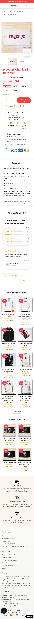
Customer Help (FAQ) (8, 565)
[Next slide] (30, 37)
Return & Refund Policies (9, 560)
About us (4, 536)
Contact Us (5, 563)
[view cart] (31, 6)
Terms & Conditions (8, 538)
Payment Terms (6, 557)
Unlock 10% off (4, 611)
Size (4, 84)
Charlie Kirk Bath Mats (9, 15)
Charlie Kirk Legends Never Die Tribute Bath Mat (24, 464)
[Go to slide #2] (21, 61)
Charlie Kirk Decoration (15, 12)
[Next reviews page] (29, 280)
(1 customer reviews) (17, 77)
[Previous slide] (4, 37)
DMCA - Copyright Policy (9, 543)
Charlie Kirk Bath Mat (9, 462)
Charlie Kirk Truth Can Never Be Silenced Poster (8, 371)
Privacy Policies (6, 541)
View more (17, 412)
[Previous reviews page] (20, 280)
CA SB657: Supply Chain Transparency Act (15, 546)
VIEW (8, 310)
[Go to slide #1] (12, 61)
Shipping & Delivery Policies (10, 555)
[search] (26, 6)
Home (4, 12)
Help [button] (30, 616)
